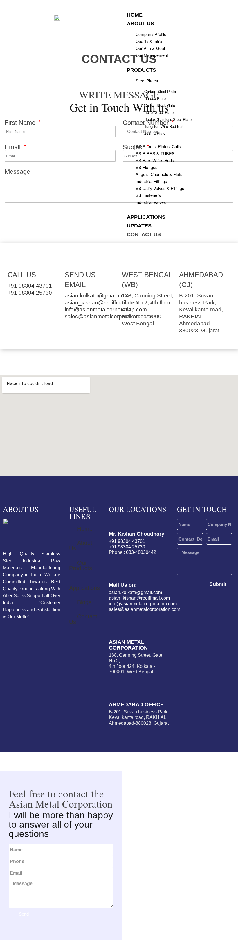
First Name (21, 122)
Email (13, 146)
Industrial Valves (151, 202)
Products (141, 70)
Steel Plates (147, 81)
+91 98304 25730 (30, 293)
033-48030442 (141, 552)
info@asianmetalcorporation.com (106, 309)
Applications (146, 217)
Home (135, 15)
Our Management (152, 55)
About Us (140, 23)
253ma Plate (154, 133)
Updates (139, 226)
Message (17, 171)
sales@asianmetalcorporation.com (108, 316)
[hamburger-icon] (227, 14)
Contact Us (144, 234)
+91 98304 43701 (30, 286)
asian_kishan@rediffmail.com (101, 302)
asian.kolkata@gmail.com (97, 296)
